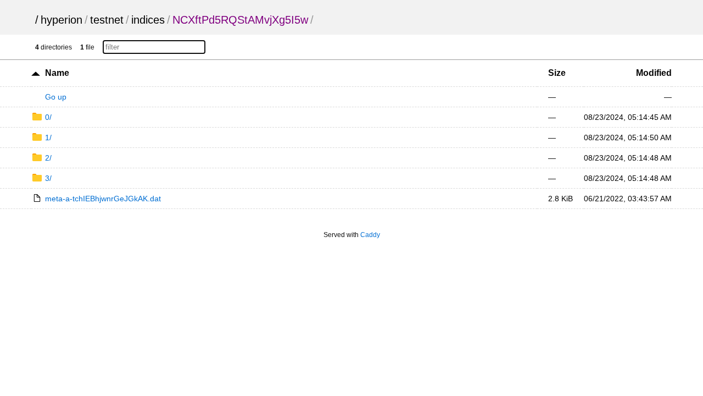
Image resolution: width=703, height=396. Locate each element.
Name (57, 73)
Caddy (370, 235)
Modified (654, 73)
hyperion (61, 20)
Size (557, 73)
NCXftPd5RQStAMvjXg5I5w (240, 20)
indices (148, 20)
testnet (107, 20)
